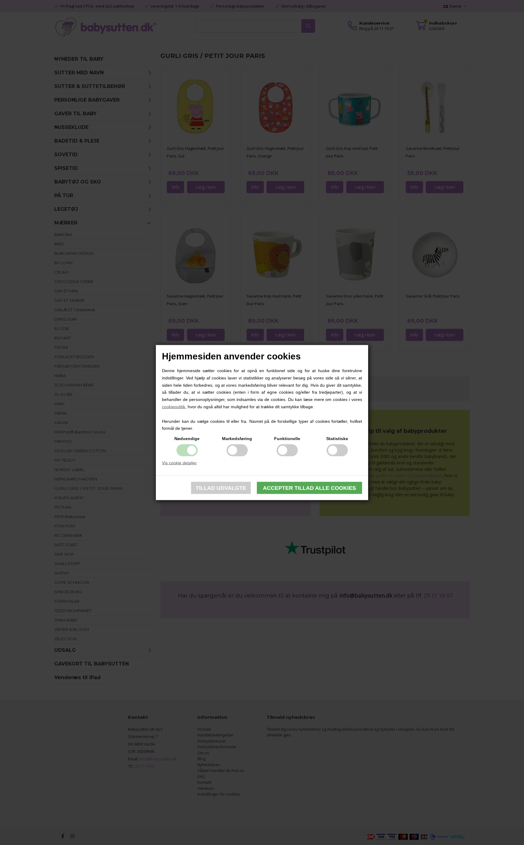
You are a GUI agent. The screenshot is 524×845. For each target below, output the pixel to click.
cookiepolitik (173, 406)
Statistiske (337, 438)
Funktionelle (287, 438)
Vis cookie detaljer (179, 462)
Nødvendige (187, 438)
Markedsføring (237, 438)
